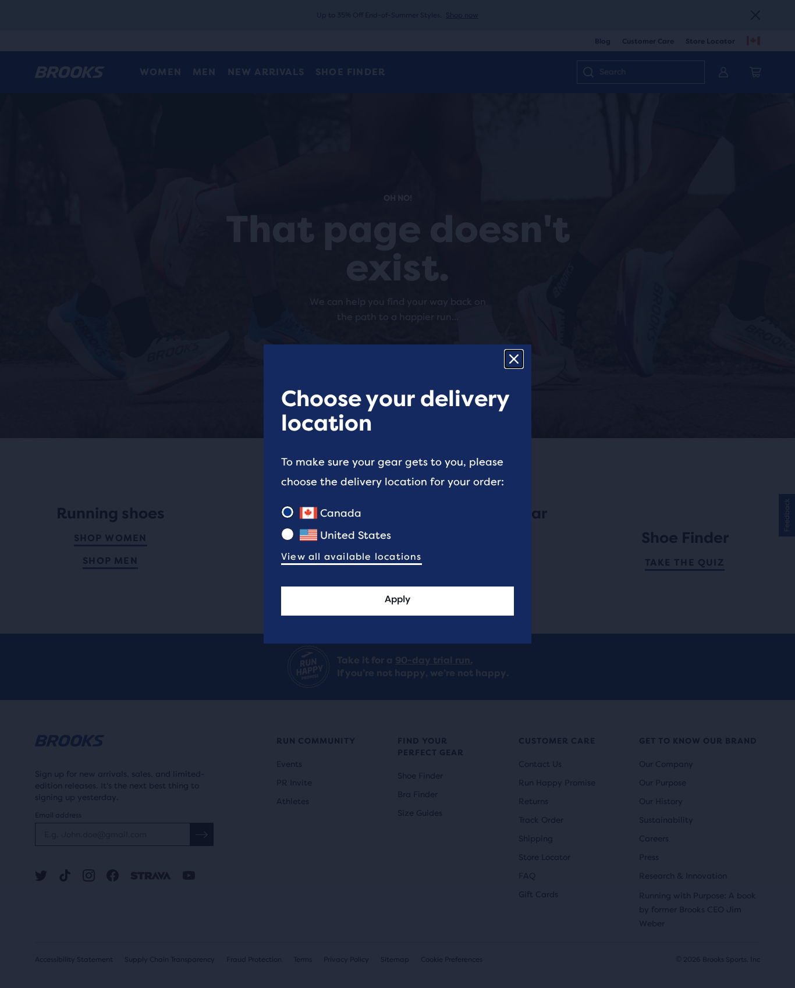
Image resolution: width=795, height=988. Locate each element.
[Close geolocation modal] (514, 359)
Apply (397, 599)
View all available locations (351, 556)
